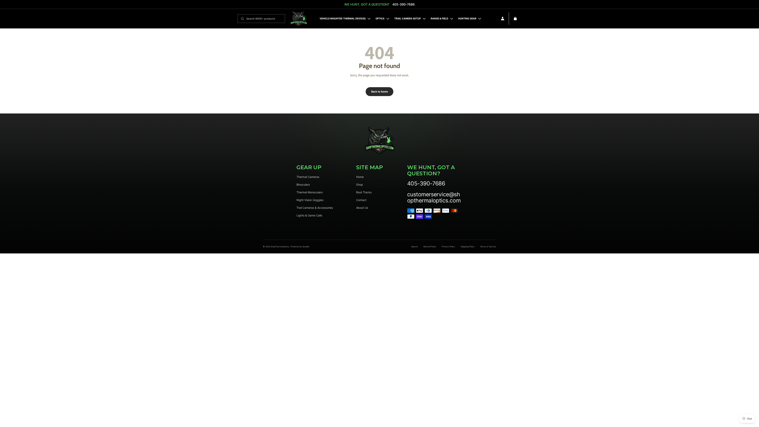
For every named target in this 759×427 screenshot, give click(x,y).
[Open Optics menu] (387, 19)
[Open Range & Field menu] (451, 19)
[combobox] (264, 18)
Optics (380, 18)
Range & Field (439, 18)
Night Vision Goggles (309, 200)
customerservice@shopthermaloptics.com (434, 197)
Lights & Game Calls (309, 215)
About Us (362, 207)
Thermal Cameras (307, 177)
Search (414, 246)
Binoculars (303, 184)
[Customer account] (503, 18)
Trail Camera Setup (407, 18)
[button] (515, 18)
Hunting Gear (467, 18)
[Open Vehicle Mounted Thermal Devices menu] (369, 19)
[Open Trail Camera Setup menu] (424, 19)
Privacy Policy (448, 246)
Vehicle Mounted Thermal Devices (343, 18)
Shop (359, 184)
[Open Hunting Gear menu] (479, 19)
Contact (361, 200)
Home (360, 177)
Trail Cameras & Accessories (314, 207)
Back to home (379, 91)
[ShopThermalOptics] (298, 18)
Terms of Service (488, 246)
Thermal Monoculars (309, 192)
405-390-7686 (403, 4)
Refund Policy (429, 246)
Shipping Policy (468, 246)
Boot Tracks (364, 192)
